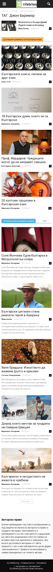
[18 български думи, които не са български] (26, 100)
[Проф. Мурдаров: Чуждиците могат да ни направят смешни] (26, 142)
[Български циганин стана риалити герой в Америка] (26, 295)
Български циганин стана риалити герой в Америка (20, 313)
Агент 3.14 (5, 82)
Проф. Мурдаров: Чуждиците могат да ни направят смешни (23, 160)
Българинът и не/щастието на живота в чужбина (23, 478)
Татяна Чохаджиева (10, 375)
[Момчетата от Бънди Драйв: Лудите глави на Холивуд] (8, 26)
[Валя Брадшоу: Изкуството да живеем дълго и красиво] (26, 351)
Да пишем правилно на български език (22, 39)
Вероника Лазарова (10, 124)
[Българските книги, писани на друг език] (26, 58)
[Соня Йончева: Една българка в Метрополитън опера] (26, 239)
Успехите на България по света (18, 221)
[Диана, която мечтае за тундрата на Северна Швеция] (26, 407)
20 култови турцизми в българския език (18, 202)
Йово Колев (23, 28)
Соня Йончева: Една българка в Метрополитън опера (24, 257)
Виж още (25, 501)
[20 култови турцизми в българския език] (26, 184)
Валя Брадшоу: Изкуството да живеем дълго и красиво (23, 369)
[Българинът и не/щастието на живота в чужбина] (26, 460)
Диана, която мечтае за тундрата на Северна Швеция (25, 425)
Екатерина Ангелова (10, 166)
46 (50, 208)
